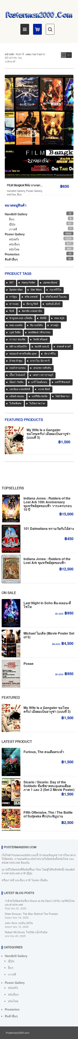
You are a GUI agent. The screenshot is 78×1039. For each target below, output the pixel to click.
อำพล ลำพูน (15, 361)
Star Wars (36, 290)
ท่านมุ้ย (54, 325)
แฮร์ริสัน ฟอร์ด (39, 396)
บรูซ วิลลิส (14, 332)
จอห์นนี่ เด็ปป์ (53, 304)
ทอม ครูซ (59, 318)
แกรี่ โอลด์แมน (39, 382)
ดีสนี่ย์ (43, 318)
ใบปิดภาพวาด (37, 403)
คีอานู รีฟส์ (32, 304)
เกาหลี (13, 229)
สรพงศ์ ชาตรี (64, 346)
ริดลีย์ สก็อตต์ (40, 339)
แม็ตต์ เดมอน (16, 396)
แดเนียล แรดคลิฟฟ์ (19, 389)
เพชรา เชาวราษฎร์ (43, 375)
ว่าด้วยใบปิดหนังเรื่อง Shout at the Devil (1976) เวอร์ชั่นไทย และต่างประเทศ (40, 902)
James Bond (50, 283)
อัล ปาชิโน (50, 354)
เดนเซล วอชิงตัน (42, 368)
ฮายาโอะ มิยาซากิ (40, 361)
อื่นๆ (19, 194)
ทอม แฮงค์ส (15, 325)
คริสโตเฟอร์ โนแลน (56, 297)
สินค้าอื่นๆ (11, 259)
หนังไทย (11, 194)
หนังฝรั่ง (14, 239)
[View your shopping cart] (37, 29)
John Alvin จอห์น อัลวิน (19, 923)
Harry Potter (28, 283)
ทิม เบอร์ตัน (36, 325)
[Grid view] (63, 55)
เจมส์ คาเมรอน (17, 368)
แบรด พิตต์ (44, 389)
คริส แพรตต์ (31, 297)
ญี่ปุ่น (12, 224)
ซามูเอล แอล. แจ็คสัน (20, 318)
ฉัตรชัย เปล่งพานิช (32, 311)
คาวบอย (14, 304)
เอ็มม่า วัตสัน (16, 382)
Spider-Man (16, 290)
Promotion (12, 254)
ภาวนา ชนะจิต (17, 339)
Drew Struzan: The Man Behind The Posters (31, 914)
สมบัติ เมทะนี (42, 346)
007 (11, 283)
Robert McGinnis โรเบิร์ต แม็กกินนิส (26, 932)
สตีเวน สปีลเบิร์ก (18, 346)
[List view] (69, 55)
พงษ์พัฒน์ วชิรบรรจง (39, 332)
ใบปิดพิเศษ (15, 403)
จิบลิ (11, 311)
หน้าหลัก (9, 54)
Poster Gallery (34, 191)
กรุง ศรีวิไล (55, 290)
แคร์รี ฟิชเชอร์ (62, 382)
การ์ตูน (13, 297)
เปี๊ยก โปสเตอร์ (17, 375)
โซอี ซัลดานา (62, 396)
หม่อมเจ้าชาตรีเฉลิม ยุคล (22, 354)
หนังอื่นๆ (14, 244)
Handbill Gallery (16, 191)
